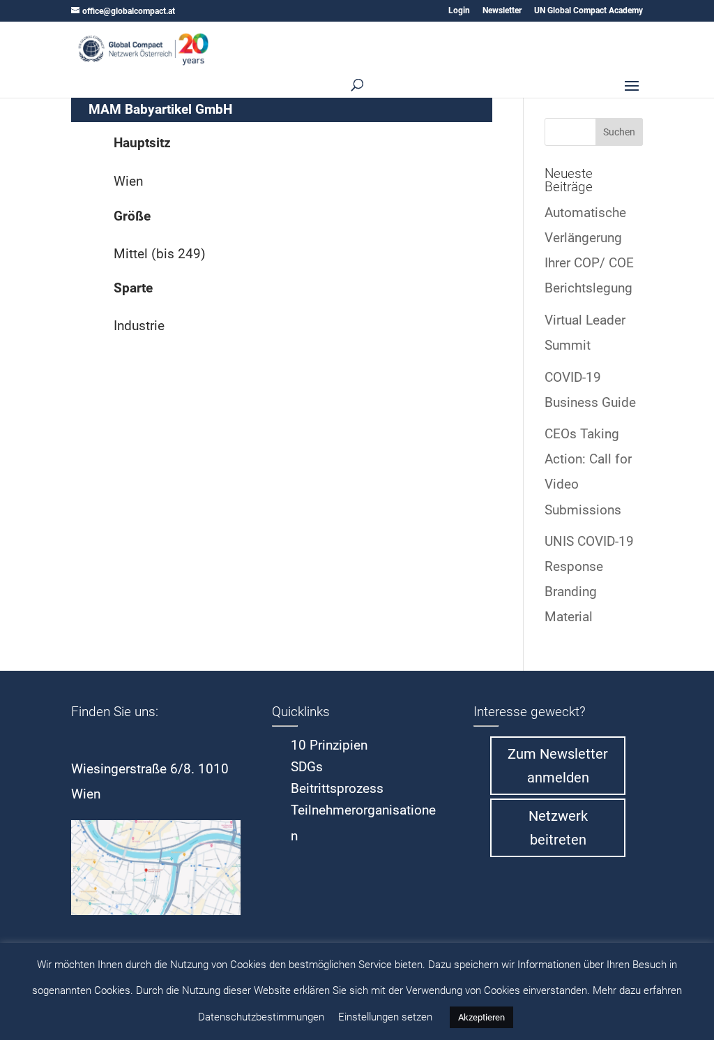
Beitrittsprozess (337, 788)
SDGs (307, 767)
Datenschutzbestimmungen (261, 1017)
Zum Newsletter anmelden (558, 765)
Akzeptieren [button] (481, 1017)
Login (459, 10)
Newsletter (502, 10)
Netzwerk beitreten (558, 828)
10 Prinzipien (329, 745)
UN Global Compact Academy (588, 10)
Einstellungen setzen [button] (385, 1017)
